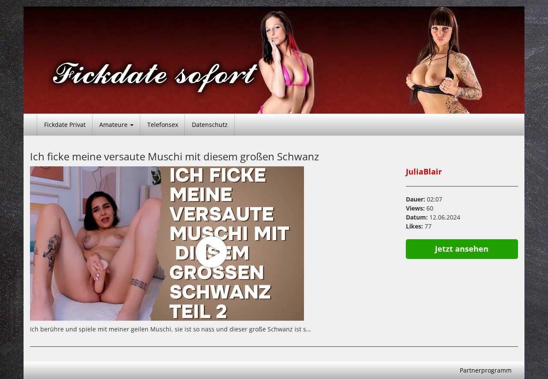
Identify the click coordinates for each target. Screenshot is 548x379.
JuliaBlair (424, 171)
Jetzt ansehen (461, 249)
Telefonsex (162, 124)
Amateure (114, 124)
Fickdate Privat (65, 124)
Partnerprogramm (486, 370)
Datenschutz (210, 124)
